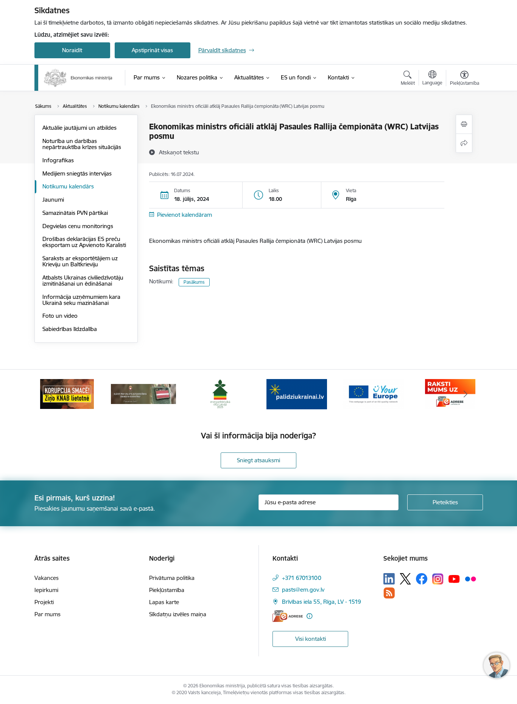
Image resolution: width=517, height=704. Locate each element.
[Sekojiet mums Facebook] (421, 578)
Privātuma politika (172, 577)
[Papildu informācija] (309, 616)
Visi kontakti (310, 638)
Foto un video (60, 315)
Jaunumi (53, 199)
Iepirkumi (46, 590)
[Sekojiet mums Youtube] (454, 578)
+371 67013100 (301, 577)
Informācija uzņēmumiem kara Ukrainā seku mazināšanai (81, 299)
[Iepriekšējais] (52, 394)
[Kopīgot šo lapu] (464, 143)
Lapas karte (164, 602)
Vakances (46, 577)
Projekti (44, 602)
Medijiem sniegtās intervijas (77, 173)
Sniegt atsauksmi (258, 460)
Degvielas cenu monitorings (77, 226)
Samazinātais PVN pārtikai (75, 212)
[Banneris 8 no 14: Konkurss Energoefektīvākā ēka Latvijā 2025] (220, 393)
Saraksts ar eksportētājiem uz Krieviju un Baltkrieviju (80, 261)
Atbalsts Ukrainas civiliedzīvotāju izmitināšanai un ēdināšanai (82, 280)
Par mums (47, 614)
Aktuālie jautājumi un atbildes (79, 127)
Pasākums (194, 282)
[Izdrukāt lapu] (464, 124)
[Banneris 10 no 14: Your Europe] (373, 393)
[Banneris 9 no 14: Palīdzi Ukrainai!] (296, 393)
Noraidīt (72, 50)
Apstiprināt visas (152, 50)
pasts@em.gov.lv (303, 589)
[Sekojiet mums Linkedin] (389, 578)
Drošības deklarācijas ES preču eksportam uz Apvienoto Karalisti (84, 242)
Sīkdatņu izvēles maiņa (177, 614)
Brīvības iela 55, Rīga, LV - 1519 (321, 601)
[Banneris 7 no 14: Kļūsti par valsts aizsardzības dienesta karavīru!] (143, 393)
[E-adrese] (288, 616)
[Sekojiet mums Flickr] (470, 578)
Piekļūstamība (166, 590)
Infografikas (58, 160)
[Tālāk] (465, 394)
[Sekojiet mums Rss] (389, 592)
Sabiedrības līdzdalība (69, 329)
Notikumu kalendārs (68, 186)
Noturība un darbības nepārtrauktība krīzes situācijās (81, 144)
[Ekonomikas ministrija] (78, 78)
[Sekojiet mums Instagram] (438, 578)
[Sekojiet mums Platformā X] (405, 578)
